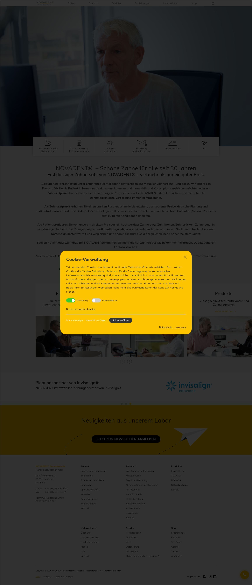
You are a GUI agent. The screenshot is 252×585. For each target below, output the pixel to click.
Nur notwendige (74, 320)
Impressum (180, 327)
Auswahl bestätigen (96, 320)
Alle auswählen (121, 320)
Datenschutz (165, 327)
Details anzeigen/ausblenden (80, 309)
